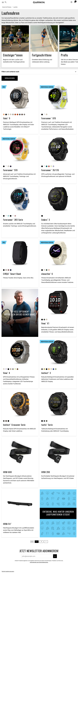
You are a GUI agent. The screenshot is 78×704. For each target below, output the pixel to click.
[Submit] (55, 556)
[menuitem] (5, 2)
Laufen (15, 7)
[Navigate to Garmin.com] (39, 2)
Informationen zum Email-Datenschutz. (39, 562)
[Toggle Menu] (1, 2)
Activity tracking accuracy (8, 571)
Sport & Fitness (6, 7)
